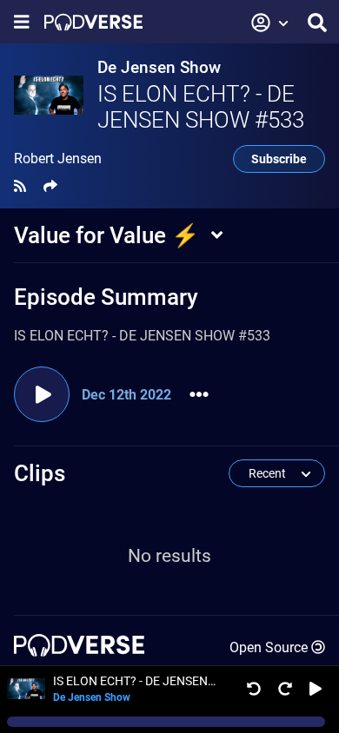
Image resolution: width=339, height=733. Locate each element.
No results (169, 555)
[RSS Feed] (20, 186)
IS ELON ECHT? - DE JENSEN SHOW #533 (200, 107)
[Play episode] (42, 394)
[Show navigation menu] (21, 22)
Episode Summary (106, 297)
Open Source (268, 647)
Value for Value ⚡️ (106, 235)
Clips (39, 473)
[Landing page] (93, 22)
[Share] (50, 186)
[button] (270, 22)
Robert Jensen (58, 159)
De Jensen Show (159, 67)
